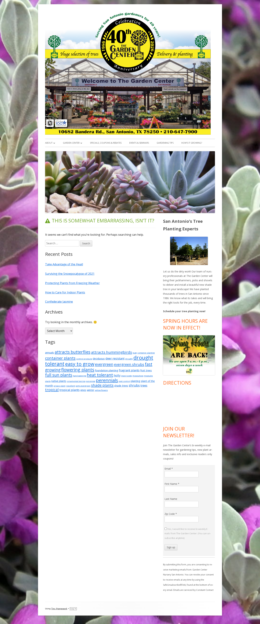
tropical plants (69, 390)
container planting (146, 353)
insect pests (126, 376)
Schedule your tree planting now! (184, 311)
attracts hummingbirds (111, 352)
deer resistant (115, 358)
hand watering (79, 376)
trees (143, 385)
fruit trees (146, 370)
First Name (171, 483)
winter (90, 390)
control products (84, 359)
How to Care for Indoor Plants (65, 292)
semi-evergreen (83, 386)
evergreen (104, 364)
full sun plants (58, 375)
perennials (107, 380)
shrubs (134, 385)
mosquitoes (137, 376)
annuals (49, 352)
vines (83, 390)
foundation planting (106, 370)
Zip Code (170, 514)
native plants (58, 381)
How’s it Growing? (191, 142)
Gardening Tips (165, 142)
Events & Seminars (139, 142)
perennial (90, 381)
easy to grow (79, 364)
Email (168, 468)
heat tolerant (100, 375)
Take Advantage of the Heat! (64, 264)
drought (129, 359)
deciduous (99, 358)
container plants (60, 358)
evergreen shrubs (129, 364)
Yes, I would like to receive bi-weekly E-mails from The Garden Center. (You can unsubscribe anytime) (187, 533)
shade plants (102, 385)
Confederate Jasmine (59, 302)
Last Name (170, 499)
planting (135, 381)
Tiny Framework (59, 609)
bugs (135, 353)
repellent (70, 386)
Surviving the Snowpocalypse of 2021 (69, 274)
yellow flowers (101, 390)
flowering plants (77, 370)
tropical (52, 389)
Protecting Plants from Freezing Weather (72, 283)
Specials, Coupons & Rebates (106, 142)
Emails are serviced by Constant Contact (193, 589)
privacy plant (59, 386)
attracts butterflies (72, 352)
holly (117, 375)
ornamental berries (76, 381)
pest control (124, 381)
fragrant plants (129, 370)
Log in (73, 609)
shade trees (121, 385)
